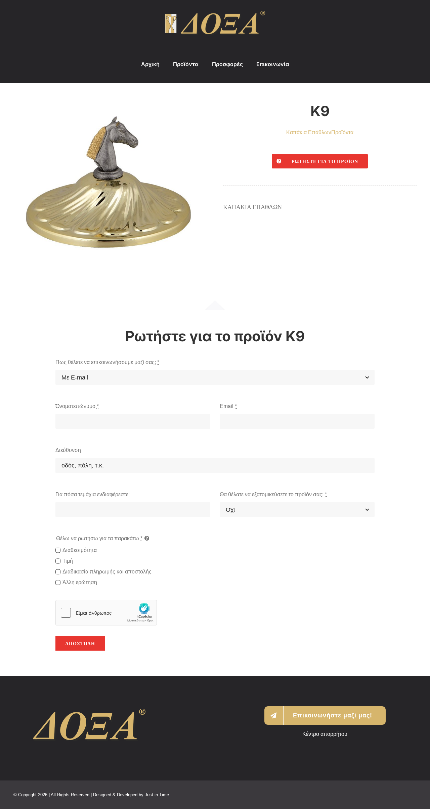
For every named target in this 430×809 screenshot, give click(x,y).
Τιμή (67, 561)
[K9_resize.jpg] (110, 178)
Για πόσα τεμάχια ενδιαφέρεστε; (92, 494)
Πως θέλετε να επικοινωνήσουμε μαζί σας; (107, 362)
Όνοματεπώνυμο (77, 406)
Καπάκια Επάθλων (308, 132)
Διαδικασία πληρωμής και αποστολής (107, 571)
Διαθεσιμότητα (79, 550)
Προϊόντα (342, 132)
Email (228, 406)
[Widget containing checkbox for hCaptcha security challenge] (106, 612)
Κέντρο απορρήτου (324, 734)
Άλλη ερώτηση (79, 582)
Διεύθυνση (68, 450)
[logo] (215, 13)
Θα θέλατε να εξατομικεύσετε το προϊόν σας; (273, 494)
